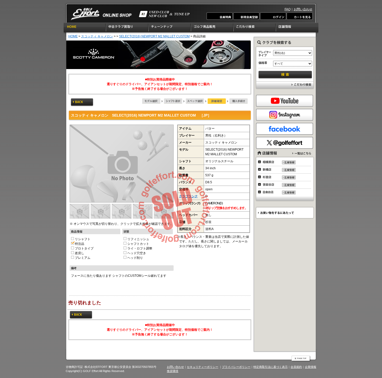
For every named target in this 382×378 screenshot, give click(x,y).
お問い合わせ (303, 9)
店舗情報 (297, 28)
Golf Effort (130, 14)
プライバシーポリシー (236, 366)
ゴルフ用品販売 (212, 28)
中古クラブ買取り (127, 28)
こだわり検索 (255, 28)
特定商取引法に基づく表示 (270, 366)
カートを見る (299, 16)
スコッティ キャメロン (97, 36)
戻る (82, 102)
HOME (84, 28)
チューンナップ (170, 28)
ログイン (273, 16)
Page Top (301, 358)
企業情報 (310, 366)
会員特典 (220, 16)
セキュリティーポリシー (202, 366)
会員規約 (296, 366)
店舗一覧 (301, 153)
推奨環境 (172, 371)
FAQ (288, 9)
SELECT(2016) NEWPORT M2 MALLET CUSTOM (154, 36)
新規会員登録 (246, 16)
